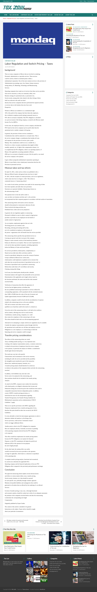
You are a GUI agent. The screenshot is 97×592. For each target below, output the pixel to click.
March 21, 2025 (76, 31)
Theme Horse (25, 589)
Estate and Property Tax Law (43, 14)
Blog (85, 1)
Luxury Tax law (70, 14)
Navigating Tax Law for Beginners (81, 48)
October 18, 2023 (77, 49)
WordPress (42, 589)
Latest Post (70, 24)
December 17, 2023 (70, 37)
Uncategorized (83, 27)
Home (81, 1)
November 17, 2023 (77, 44)
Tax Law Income (90, 1)
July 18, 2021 (8, 66)
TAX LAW (14, 589)
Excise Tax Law (58, 14)
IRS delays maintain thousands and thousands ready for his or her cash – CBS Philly (17, 521)
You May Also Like (10, 529)
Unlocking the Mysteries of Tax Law (75, 35)
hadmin (13, 66)
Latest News (78, 558)
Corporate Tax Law (26, 14)
